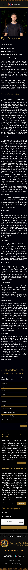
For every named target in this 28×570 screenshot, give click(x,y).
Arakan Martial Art (16, 560)
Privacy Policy (10, 536)
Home (3, 536)
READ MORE (21, 463)
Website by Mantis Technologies (14, 564)
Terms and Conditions (20, 536)
